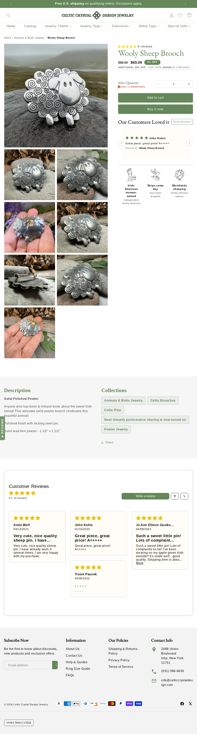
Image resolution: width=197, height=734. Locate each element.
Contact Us (74, 655)
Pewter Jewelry (116, 429)
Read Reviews (182, 121)
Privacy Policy (119, 660)
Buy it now (155, 109)
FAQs (70, 675)
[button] (8, 15)
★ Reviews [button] (2, 428)
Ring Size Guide (78, 668)
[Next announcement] (185, 4)
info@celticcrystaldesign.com (177, 682)
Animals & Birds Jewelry (29, 37)
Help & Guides (76, 662)
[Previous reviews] (121, 142)
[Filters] (175, 496)
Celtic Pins (112, 410)
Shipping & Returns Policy (123, 651)
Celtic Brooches (163, 400)
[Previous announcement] (11, 4)
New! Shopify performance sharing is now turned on (145, 419)
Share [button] (109, 442)
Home (7, 37)
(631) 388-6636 (172, 671)
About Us (72, 648)
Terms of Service (121, 666)
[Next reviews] (189, 142)
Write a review (145, 496)
